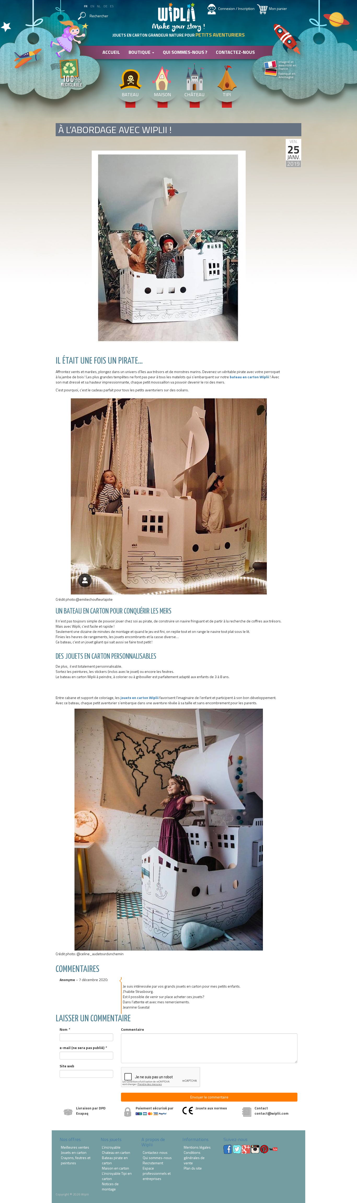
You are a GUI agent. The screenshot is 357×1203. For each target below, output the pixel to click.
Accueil (111, 52)
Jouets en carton (74, 1152)
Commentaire (132, 1029)
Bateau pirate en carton (115, 1160)
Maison (162, 94)
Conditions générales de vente (194, 1158)
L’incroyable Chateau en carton (116, 1150)
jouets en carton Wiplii (139, 697)
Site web (67, 1066)
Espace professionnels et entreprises (157, 1173)
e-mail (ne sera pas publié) (83, 1047)
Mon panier (278, 8)
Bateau (130, 94)
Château (195, 94)
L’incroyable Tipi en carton (117, 1176)
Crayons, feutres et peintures (75, 1160)
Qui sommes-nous (157, 1157)
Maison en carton (115, 1168)
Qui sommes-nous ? (185, 52)
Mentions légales (197, 1147)
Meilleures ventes (75, 1147)
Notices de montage (110, 1186)
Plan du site (193, 1168)
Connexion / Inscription (236, 8)
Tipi (227, 94)
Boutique (140, 52)
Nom (65, 1029)
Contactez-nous (235, 52)
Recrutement (153, 1163)
